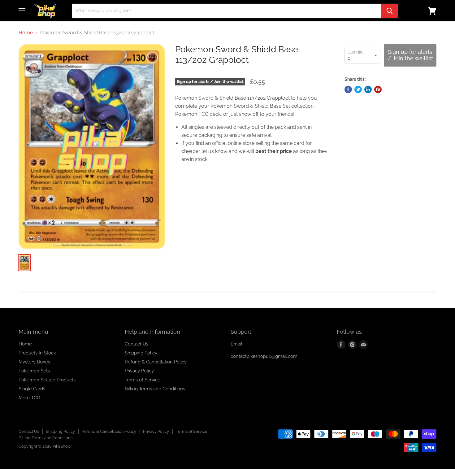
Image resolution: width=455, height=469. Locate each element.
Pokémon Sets (34, 371)
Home (26, 33)
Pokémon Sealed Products (47, 380)
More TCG (29, 398)
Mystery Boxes (34, 362)
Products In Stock (37, 353)
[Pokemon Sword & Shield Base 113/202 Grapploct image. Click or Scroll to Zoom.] (92, 146)
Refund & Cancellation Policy (156, 362)
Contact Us (136, 344)
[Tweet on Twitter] (358, 89)
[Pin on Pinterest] (378, 89)
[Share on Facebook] (348, 89)
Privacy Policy (139, 371)
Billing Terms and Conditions (155, 389)
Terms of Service (142, 380)
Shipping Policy (141, 353)
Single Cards (32, 389)
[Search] (389, 11)
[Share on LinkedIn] (368, 89)
